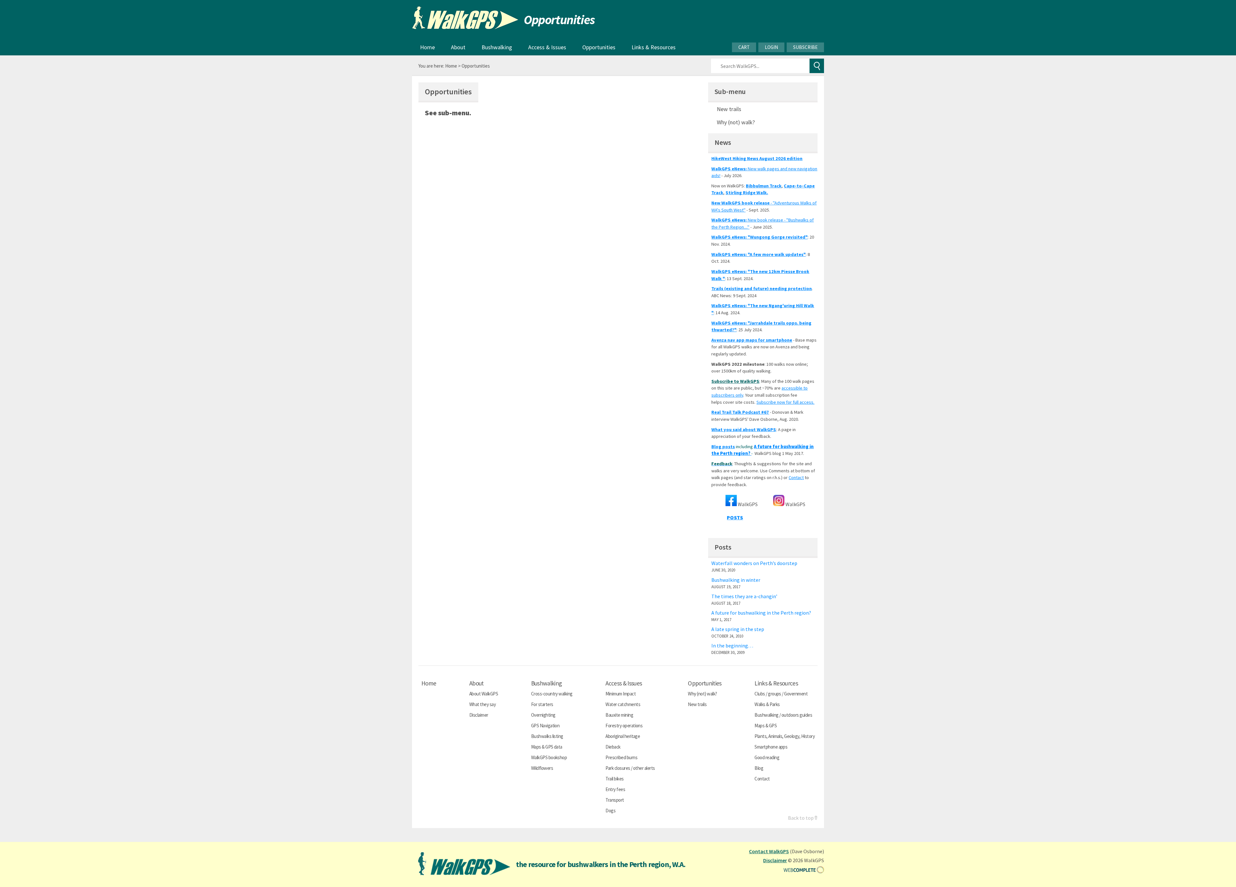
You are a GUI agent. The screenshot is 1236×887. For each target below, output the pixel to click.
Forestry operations (623, 725)
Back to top (801, 817)
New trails (729, 109)
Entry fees (615, 789)
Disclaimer (478, 715)
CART (744, 47)
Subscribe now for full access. (785, 402)
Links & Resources (654, 47)
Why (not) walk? (736, 122)
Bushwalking (497, 47)
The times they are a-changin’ (744, 596)
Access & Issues (547, 47)
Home (427, 47)
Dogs (610, 810)
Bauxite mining (619, 715)
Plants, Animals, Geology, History (784, 736)
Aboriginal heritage (622, 736)
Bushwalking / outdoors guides (783, 715)
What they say (482, 704)
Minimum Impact (620, 694)
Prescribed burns (621, 757)
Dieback (612, 747)
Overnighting (543, 715)
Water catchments (622, 704)
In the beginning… (732, 645)
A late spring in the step (737, 629)
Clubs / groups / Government (781, 694)
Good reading (766, 757)
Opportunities (598, 47)
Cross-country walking (552, 694)
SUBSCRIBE (805, 47)
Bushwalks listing (547, 736)
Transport (614, 800)
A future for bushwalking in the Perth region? (761, 612)
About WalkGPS (483, 694)
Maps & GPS (765, 725)
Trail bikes (614, 779)
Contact (796, 477)
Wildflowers (542, 768)
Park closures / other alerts (630, 768)
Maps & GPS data (546, 747)
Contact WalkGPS (769, 851)
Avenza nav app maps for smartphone (751, 340)
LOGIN (771, 47)
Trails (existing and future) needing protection (761, 288)
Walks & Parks (767, 704)
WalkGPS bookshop (549, 757)
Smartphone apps (770, 747)
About (458, 47)
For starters (542, 704)
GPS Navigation (545, 725)
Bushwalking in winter (735, 580)
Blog (758, 768)
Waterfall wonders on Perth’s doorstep (754, 563)
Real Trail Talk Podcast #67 (740, 412)
